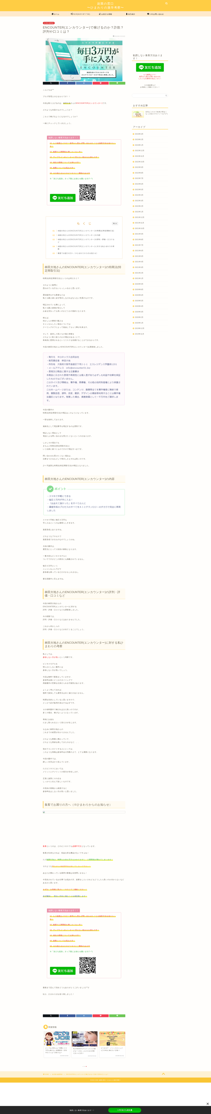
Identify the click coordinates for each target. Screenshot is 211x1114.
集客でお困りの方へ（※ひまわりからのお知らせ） (78, 253)
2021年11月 (139, 223)
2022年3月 (139, 201)
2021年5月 (139, 256)
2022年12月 (139, 150)
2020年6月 (139, 295)
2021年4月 (139, 262)
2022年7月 (139, 178)
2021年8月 (139, 239)
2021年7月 (139, 245)
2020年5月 (139, 301)
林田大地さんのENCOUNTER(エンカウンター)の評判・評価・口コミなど (86, 240)
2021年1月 (139, 278)
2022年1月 (139, 212)
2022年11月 (139, 156)
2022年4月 (139, 195)
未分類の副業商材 (49, 23)
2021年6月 (139, 250)
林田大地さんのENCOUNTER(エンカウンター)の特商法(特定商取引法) (86, 230)
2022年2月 (139, 206)
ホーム (56, 14)
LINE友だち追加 (123, 1110)
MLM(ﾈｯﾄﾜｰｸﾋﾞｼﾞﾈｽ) (81, 14)
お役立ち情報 (106, 14)
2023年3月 (139, 134)
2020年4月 (139, 306)
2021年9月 (139, 234)
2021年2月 (139, 273)
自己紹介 (131, 14)
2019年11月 (139, 334)
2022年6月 (139, 184)
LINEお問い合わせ (157, 14)
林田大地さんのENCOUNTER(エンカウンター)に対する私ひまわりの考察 (86, 247)
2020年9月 (139, 284)
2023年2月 (139, 139)
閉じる (115, 223)
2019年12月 (139, 328)
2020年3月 (139, 312)
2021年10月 (139, 228)
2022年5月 (139, 189)
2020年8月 (139, 289)
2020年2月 (139, 317)
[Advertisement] (150, 33)
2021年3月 (139, 267)
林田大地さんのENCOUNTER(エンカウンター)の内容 (79, 235)
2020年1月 (139, 323)
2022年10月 (139, 162)
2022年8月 (139, 173)
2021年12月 (139, 217)
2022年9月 (139, 167)
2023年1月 (139, 145)
